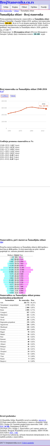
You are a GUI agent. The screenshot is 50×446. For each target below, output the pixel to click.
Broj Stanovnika (6, 11)
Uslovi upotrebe (28, 443)
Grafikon (4, 96)
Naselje (44, 7)
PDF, (4, 426)
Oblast (24, 7)
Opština (34, 7)
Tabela (12, 96)
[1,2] (1, 92)
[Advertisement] (25, 62)
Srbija (5, 7)
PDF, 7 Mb (14, 433)
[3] (10, 29)
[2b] (1, 242)
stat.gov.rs (42, 420)
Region (15, 7)
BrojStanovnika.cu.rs (17, 2)
